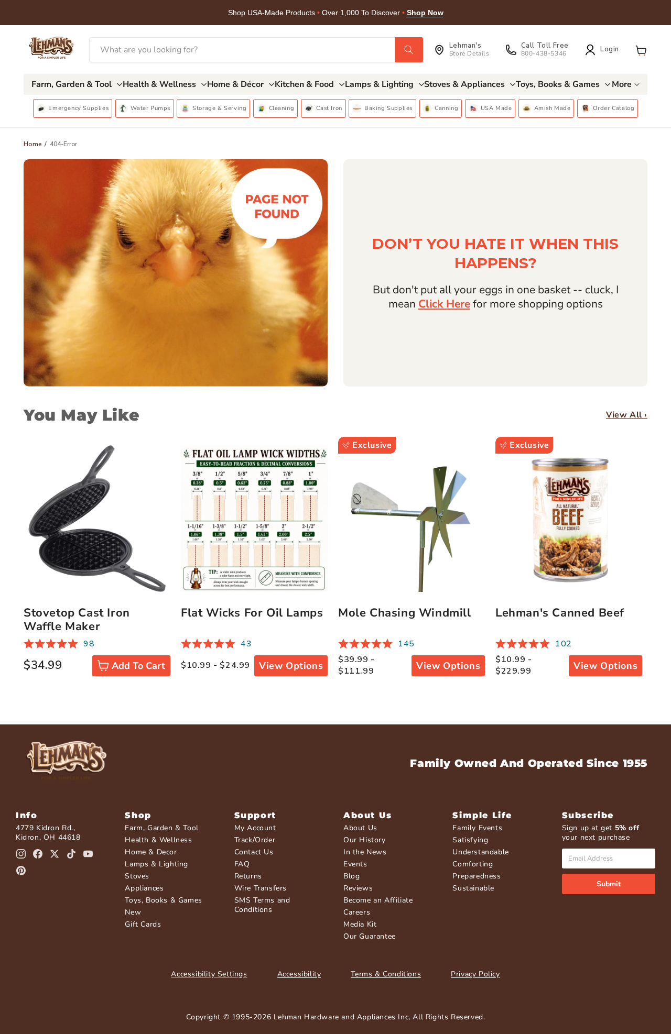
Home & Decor (151, 852)
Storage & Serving (219, 108)
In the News (365, 852)
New (133, 912)
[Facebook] (38, 854)
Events (355, 864)
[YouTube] (88, 854)
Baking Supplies (388, 108)
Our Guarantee (369, 936)
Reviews (358, 888)
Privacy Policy (475, 974)
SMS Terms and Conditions (262, 905)
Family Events (477, 828)
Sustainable (473, 888)
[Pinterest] (21, 870)
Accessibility (299, 974)
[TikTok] (71, 854)
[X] (54, 854)
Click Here (444, 303)
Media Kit (359, 924)
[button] (641, 49)
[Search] (409, 49)
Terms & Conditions (386, 974)
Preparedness (476, 876)
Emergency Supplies (78, 108)
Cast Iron (329, 108)
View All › (626, 415)
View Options (291, 665)
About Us (360, 828)
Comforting (472, 864)
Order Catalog (614, 108)
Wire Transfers (260, 888)
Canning (446, 108)
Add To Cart (138, 665)
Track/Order (255, 840)
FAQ (242, 864)
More (622, 84)
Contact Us (254, 852)
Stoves (137, 876)
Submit (609, 884)
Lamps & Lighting (156, 864)
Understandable (480, 852)
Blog (351, 876)
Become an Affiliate (378, 900)
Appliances (144, 888)
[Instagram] (21, 854)
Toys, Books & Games (163, 900)
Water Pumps (150, 108)
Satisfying (470, 840)
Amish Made (552, 108)
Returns (248, 876)
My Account (255, 828)
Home (33, 144)
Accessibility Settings (209, 974)
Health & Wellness (158, 840)
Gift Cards (143, 924)
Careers (356, 912)
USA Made (496, 108)
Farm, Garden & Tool (161, 828)
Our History (364, 840)
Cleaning (282, 108)
